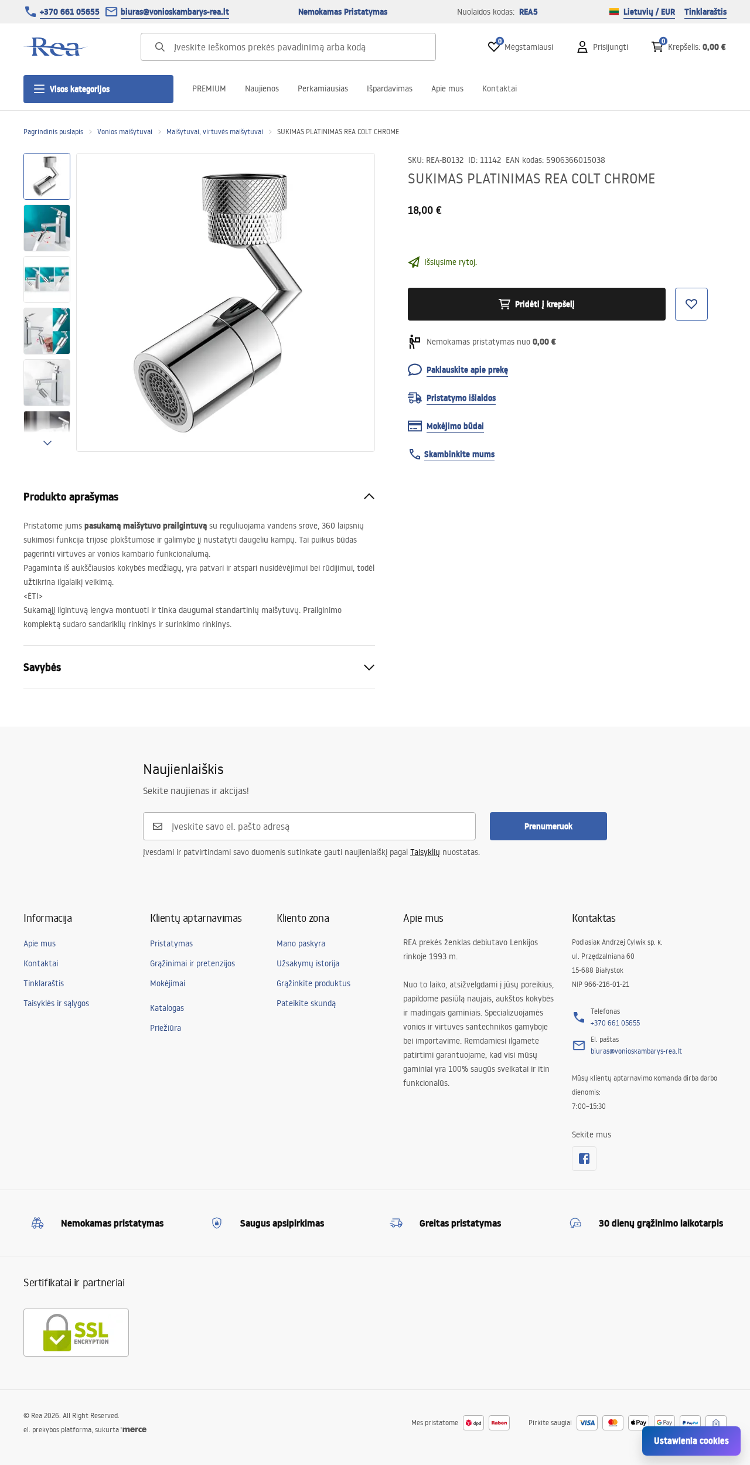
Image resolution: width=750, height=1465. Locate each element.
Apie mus (447, 88)
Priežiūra (165, 1028)
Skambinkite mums (459, 454)
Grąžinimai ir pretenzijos (192, 963)
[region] (46, 302)
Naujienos (262, 88)
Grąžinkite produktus (313, 983)
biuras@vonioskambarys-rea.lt (175, 12)
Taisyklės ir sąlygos (56, 1003)
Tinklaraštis (705, 12)
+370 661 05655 (70, 12)
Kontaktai (499, 88)
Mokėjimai (167, 983)
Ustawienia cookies (691, 1441)
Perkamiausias (323, 88)
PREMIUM (209, 88)
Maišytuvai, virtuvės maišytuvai (214, 131)
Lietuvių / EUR (649, 12)
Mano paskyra (301, 943)
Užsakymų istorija (308, 963)
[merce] (133, 1429)
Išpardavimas (389, 88)
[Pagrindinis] (55, 47)
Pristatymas (171, 943)
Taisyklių (425, 852)
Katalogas (167, 1008)
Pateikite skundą (306, 1003)
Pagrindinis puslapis (53, 131)
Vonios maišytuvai (124, 131)
